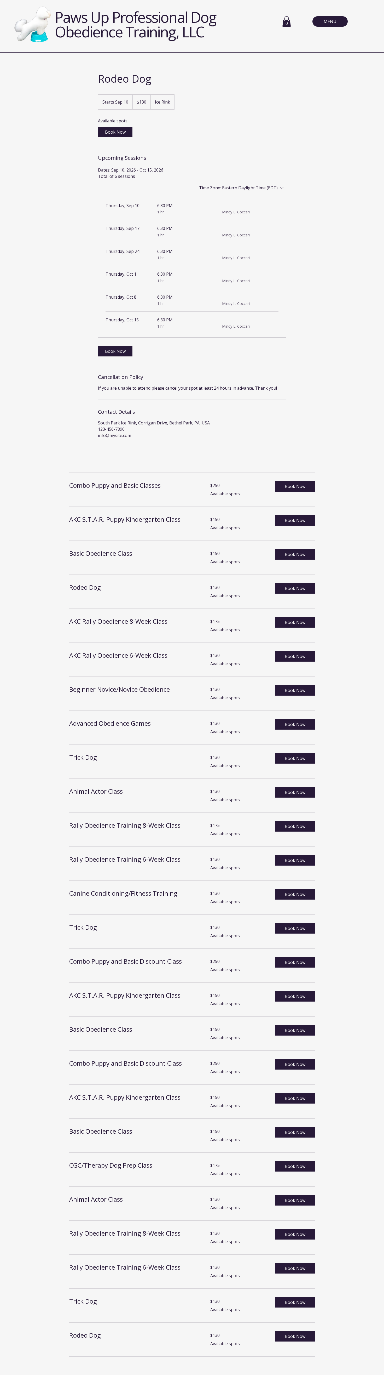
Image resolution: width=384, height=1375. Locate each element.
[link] (115, 132)
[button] (286, 21)
